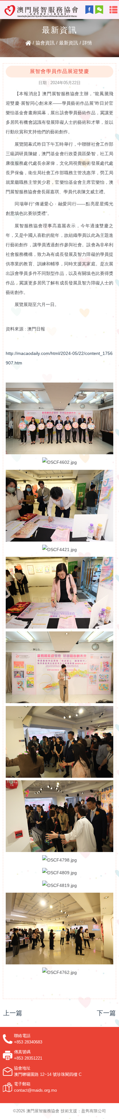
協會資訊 (45, 42)
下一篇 (106, 1012)
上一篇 (12, 1012)
